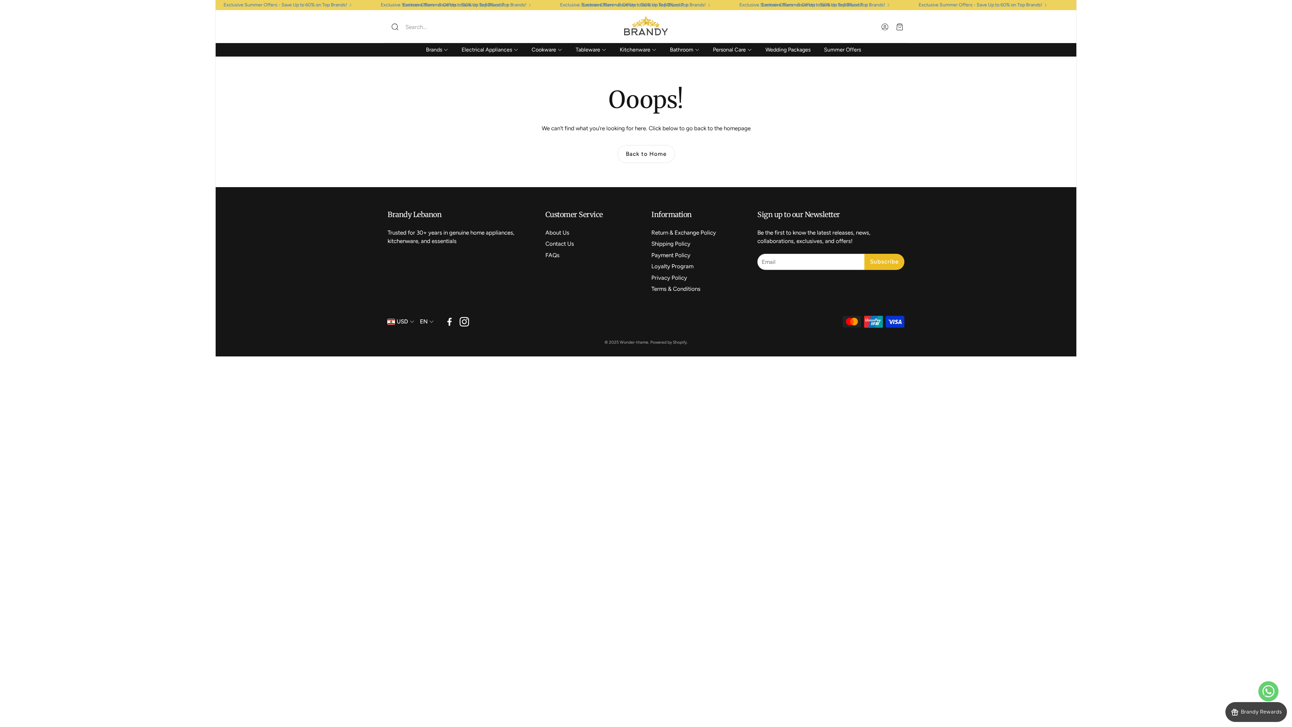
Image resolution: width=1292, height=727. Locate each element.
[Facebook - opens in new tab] (449, 321)
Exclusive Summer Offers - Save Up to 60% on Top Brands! (989, 5)
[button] (432, 27)
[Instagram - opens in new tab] (464, 321)
